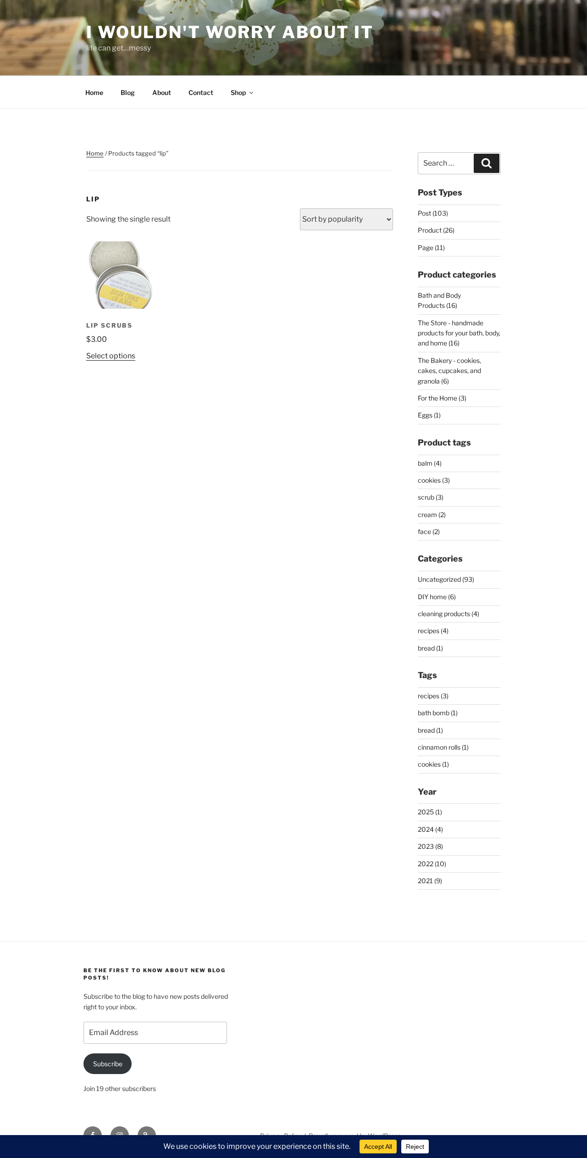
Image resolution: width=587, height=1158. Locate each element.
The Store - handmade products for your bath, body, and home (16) (459, 333)
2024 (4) (430, 829)
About (161, 92)
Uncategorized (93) (446, 579)
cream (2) (432, 514)
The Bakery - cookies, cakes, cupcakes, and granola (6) (449, 370)
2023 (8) (430, 846)
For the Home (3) (442, 398)
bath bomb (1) (438, 713)
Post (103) (433, 213)
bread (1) (430, 648)
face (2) (429, 531)
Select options (110, 355)
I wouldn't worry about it (230, 32)
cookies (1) (433, 764)
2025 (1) (430, 812)
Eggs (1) (429, 415)
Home (94, 92)
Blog (128, 92)
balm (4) (430, 463)
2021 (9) (430, 881)
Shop (238, 92)
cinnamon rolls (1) (443, 747)
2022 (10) (432, 864)
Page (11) (431, 247)
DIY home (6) (437, 597)
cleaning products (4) (448, 614)
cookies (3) (434, 480)
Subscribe (107, 1064)
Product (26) (436, 230)
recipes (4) (433, 631)
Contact (200, 92)
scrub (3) (430, 497)
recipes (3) (433, 696)
